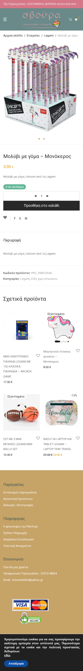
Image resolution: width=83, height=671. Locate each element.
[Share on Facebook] (14, 218)
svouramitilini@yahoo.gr (27, 580)
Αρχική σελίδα (13, 35)
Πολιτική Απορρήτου (17, 545)
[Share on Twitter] (20, 218)
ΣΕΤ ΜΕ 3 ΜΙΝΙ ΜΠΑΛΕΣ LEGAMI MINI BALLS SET (17, 444)
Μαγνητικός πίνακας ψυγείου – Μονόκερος (57, 356)
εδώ (7, 655)
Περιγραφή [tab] (12, 240)
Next (79, 87)
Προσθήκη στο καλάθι (41, 205)
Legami (49, 35)
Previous (4, 87)
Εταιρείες (33, 35)
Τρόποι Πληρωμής (15, 533)
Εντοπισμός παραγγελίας (20, 492)
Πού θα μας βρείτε (15, 567)
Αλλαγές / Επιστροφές (18, 505)
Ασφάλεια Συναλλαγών (18, 539)
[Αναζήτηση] (72, 19)
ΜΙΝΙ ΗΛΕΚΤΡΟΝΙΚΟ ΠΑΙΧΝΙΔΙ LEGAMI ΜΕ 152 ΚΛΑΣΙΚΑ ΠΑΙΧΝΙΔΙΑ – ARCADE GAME (17, 366)
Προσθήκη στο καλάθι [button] (16, 381)
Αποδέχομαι (16, 663)
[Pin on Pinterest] (26, 218)
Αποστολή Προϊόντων (18, 499)
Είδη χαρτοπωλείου (44, 278)
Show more (9, 387)
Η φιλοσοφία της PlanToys (20, 526)
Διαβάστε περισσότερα (58, 367)
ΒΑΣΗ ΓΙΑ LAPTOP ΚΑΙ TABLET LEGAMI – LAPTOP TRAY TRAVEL (57, 444)
